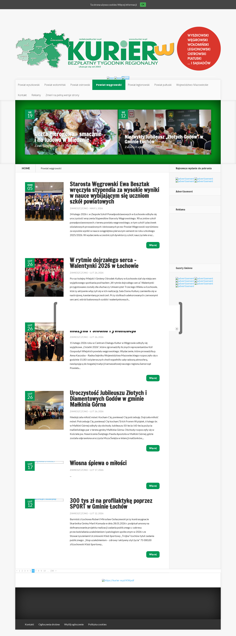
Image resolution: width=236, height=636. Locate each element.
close (177, 329)
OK (142, 4)
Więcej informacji (127, 4)
